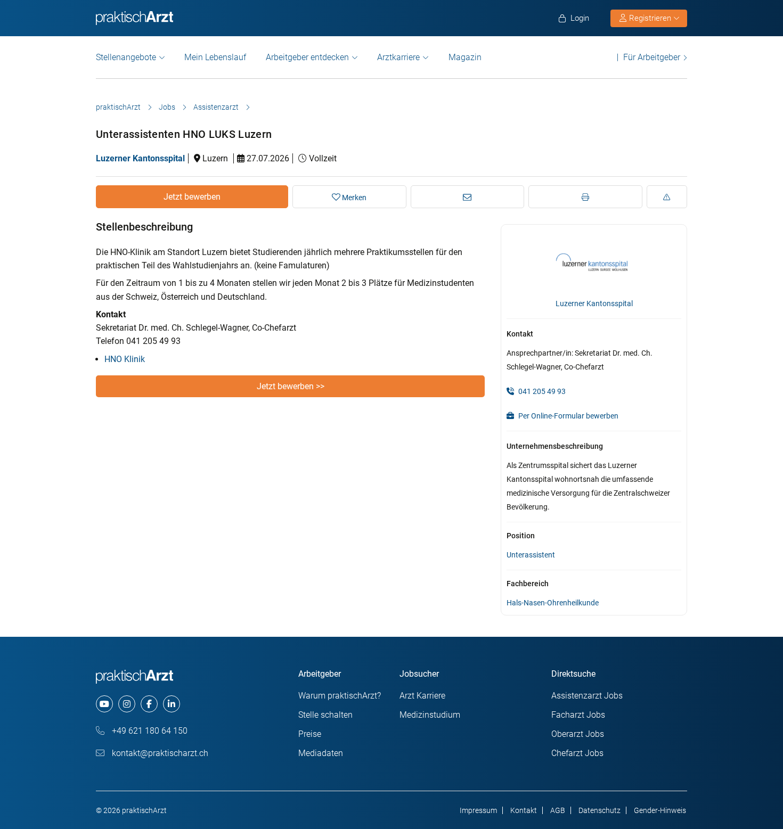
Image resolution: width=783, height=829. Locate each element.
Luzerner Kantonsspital (140, 158)
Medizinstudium (429, 715)
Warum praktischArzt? (339, 696)
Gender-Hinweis (660, 810)
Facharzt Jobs (578, 715)
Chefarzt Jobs (577, 753)
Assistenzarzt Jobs (587, 696)
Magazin (465, 57)
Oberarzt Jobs (577, 734)
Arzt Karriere (422, 696)
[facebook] (149, 703)
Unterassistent (531, 555)
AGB (557, 810)
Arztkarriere (398, 57)
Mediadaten (320, 753)
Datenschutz (599, 810)
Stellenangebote (126, 57)
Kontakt (523, 810)
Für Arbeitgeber (651, 57)
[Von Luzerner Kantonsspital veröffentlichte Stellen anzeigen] (593, 262)
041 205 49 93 (541, 391)
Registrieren (650, 18)
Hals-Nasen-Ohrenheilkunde (553, 602)
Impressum (478, 810)
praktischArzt (118, 107)
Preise (309, 734)
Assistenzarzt (216, 107)
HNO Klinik (124, 359)
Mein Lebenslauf (215, 57)
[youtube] (104, 703)
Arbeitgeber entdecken (307, 57)
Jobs (167, 107)
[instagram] (126, 703)
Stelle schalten (325, 715)
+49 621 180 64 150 (148, 731)
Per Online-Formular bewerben (567, 416)
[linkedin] (171, 703)
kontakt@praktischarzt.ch (159, 753)
